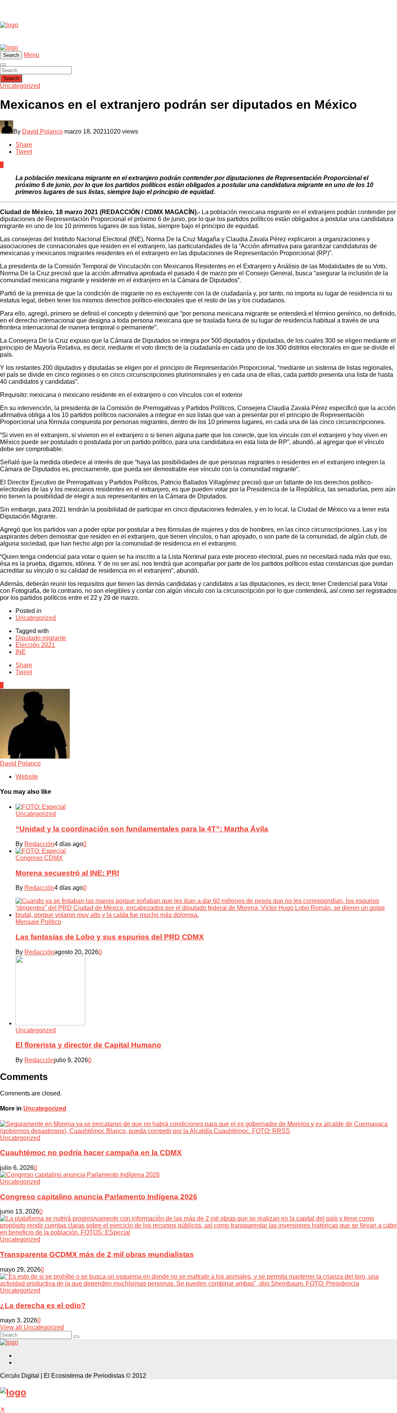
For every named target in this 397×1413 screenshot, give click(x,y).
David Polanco (42, 131)
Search (11, 78)
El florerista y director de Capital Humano (88, 1045)
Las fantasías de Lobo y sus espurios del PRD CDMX (110, 937)
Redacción (39, 844)
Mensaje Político (38, 922)
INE (21, 652)
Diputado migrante (41, 638)
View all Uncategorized (32, 1327)
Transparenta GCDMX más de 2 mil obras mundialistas (97, 1254)
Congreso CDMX (39, 858)
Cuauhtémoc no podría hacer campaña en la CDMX (91, 1153)
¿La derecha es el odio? (43, 1305)
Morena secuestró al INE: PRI (67, 873)
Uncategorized (20, 85)
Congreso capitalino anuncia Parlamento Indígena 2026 (98, 1197)
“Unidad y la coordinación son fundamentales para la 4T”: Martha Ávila (142, 829)
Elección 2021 (35, 645)
